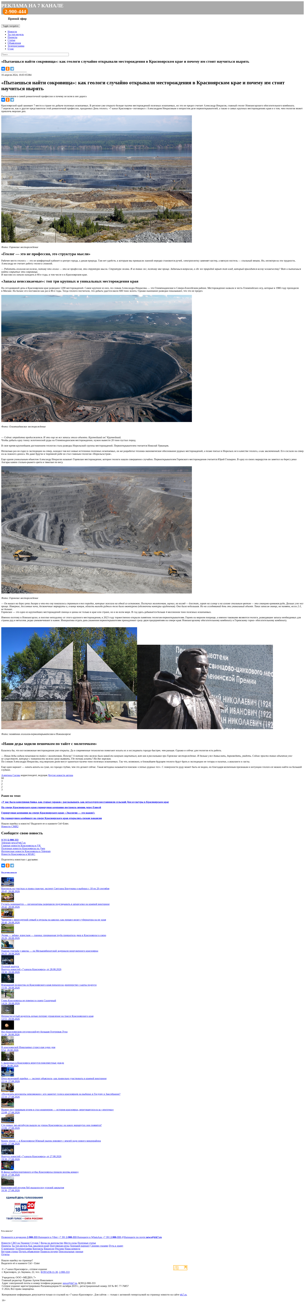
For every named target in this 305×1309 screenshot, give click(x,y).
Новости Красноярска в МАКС (18, 854)
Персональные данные (71, 1251)
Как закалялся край (38, 1245)
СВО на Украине (20, 1243)
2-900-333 (64, 1272)
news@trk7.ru (18, 842)
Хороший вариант (80, 1245)
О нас (11, 48)
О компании (8, 1248)
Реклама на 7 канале (32, 5)
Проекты (12, 37)
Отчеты (5, 1254)
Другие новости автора (60, 775)
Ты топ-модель (16, 34)
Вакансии (49, 1248)
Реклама (59, 1248)
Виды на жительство (52, 1243)
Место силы (70, 1243)
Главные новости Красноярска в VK (21, 845)
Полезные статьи (87, 1243)
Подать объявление (29, 1251)
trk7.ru (183, 1294)
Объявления (14, 43)
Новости (12, 31)
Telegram (6, 842)
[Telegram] (12, 69)
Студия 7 (35, 1243)
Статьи (11, 40)
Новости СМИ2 (9, 826)
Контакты (38, 1248)
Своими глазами (99, 1245)
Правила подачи (49, 1251)
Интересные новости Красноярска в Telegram (26, 851)
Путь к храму (116, 1245)
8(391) (9, 839)
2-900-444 (15, 11)
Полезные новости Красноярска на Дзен (23, 848)
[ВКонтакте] (3, 69)
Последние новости (9, 872)
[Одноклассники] (8, 69)
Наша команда (72, 1248)
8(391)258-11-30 (49, 1272)
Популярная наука (59, 1245)
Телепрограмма (16, 46)
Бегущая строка (9, 1251)
